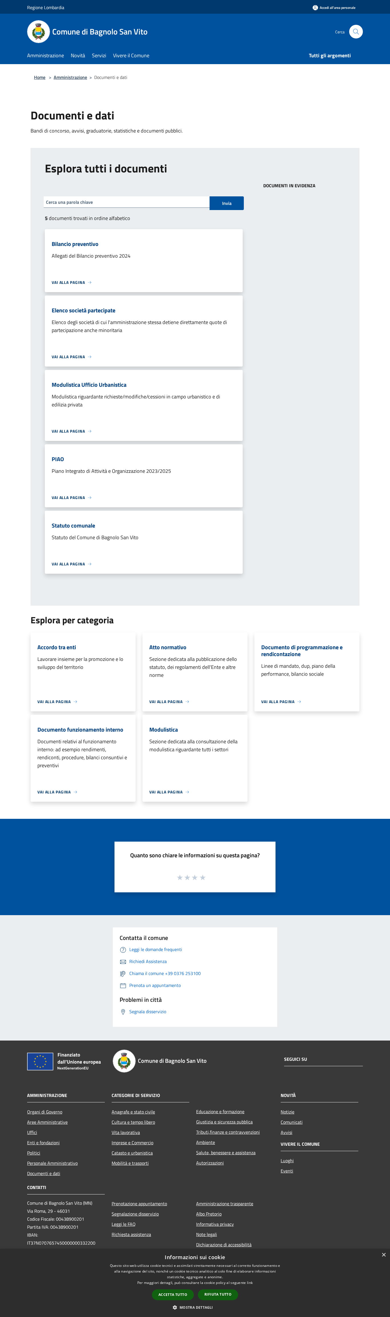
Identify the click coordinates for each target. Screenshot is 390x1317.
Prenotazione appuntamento (139, 1203)
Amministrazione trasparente (224, 1203)
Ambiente (205, 1142)
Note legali (206, 1234)
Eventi (287, 1170)
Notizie (287, 1111)
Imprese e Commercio (132, 1142)
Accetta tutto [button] (172, 1294)
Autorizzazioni (210, 1162)
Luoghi (287, 1160)
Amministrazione (70, 77)
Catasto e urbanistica (132, 1152)
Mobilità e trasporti (130, 1163)
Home (39, 77)
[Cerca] (356, 31)
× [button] (383, 1255)
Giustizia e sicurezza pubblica (224, 1121)
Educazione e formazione (220, 1111)
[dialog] (195, 1283)
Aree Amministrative (47, 1122)
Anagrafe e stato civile (133, 1111)
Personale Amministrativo (52, 1163)
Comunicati (292, 1122)
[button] (195, 1307)
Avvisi (286, 1132)
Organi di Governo (44, 1111)
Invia (227, 203)
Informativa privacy (215, 1224)
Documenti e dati (43, 1173)
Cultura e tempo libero (133, 1122)
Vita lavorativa (126, 1132)
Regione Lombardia (45, 7)
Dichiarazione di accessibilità (224, 1244)
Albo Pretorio (209, 1213)
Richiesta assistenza (131, 1234)
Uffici (32, 1132)
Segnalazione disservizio (135, 1213)
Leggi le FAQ (124, 1224)
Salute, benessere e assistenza (226, 1152)
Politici (33, 1152)
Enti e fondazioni (43, 1142)
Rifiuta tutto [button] (218, 1294)
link (250, 1282)
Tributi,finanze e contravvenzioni (228, 1132)
